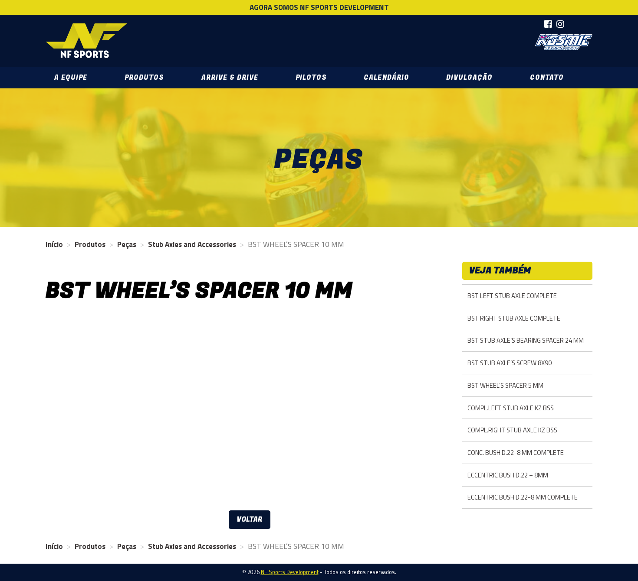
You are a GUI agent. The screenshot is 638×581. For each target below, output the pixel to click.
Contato (547, 77)
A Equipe (70, 77)
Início (54, 244)
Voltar (250, 519)
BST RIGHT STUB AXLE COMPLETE (513, 318)
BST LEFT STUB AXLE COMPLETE (512, 296)
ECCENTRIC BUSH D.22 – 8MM (507, 475)
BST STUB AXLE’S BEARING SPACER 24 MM (525, 340)
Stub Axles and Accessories (192, 244)
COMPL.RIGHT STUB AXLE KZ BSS (512, 430)
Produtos (144, 77)
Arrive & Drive (229, 77)
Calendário (386, 77)
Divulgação (469, 77)
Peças (126, 244)
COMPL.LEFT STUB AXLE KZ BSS (510, 408)
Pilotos (311, 77)
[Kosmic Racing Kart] (563, 42)
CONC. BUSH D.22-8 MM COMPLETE (515, 453)
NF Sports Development (86, 40)
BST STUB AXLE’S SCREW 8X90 (509, 363)
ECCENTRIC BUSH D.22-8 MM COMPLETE (522, 497)
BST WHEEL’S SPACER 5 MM (505, 385)
